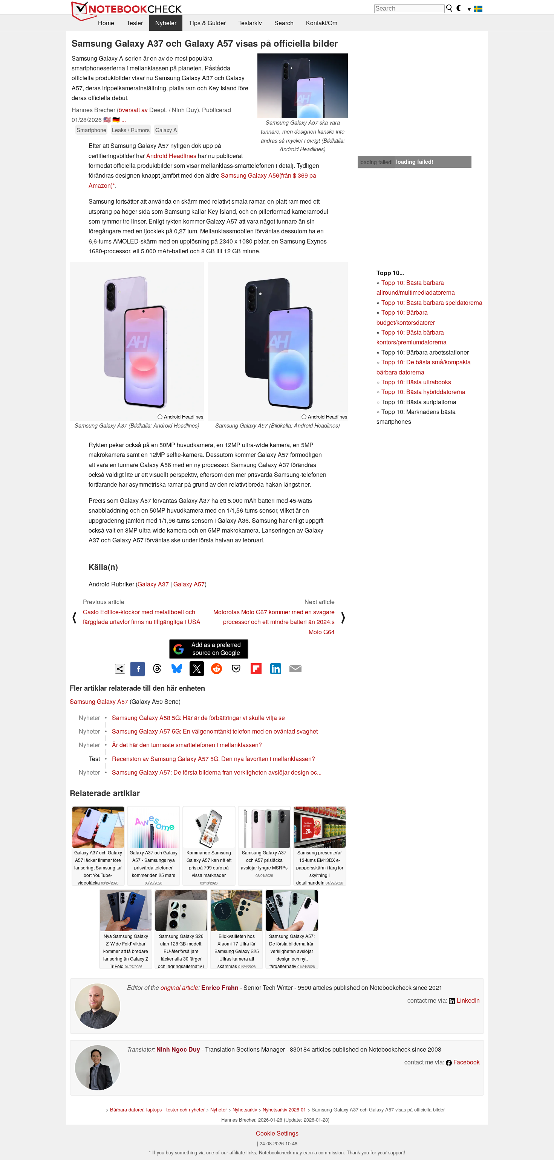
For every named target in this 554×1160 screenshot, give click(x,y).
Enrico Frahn (220, 987)
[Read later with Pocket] (236, 668)
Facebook (466, 1062)
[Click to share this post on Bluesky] (177, 669)
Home (106, 22)
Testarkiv (250, 22)
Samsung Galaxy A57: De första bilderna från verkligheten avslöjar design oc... (216, 772)
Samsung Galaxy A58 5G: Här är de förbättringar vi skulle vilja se (198, 717)
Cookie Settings (277, 1133)
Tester (135, 22)
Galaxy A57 (189, 584)
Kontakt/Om (321, 22)
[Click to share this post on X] (197, 668)
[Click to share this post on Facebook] (137, 669)
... (123, 119)
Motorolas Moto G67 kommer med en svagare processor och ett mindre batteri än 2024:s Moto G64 (274, 621)
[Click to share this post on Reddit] (216, 668)
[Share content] (120, 669)
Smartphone (91, 130)
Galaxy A (166, 130)
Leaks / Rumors (131, 130)
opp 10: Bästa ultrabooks (418, 382)
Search (284, 22)
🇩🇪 (116, 119)
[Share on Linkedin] (275, 668)
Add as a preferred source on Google (216, 648)
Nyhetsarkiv (245, 1109)
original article (179, 987)
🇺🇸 (107, 119)
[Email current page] (295, 669)
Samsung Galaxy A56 (250, 175)
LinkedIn (467, 1000)
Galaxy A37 (153, 584)
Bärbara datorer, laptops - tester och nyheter (157, 1109)
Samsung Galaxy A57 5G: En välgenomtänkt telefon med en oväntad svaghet (215, 731)
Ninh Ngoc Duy (178, 1049)
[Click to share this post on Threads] (157, 669)
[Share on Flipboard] (256, 668)
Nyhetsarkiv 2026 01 (284, 1109)
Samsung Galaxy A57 (99, 701)
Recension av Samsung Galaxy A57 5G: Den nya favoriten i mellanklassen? (213, 758)
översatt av (133, 109)
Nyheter (165, 22)
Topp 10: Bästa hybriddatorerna (423, 391)
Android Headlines (171, 155)
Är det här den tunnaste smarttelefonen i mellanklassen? (187, 744)
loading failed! (376, 162)
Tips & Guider (207, 22)
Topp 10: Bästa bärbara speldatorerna (431, 302)
